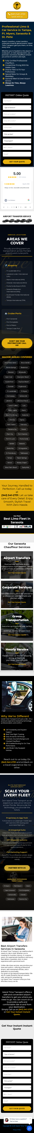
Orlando (23, 894)
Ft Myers (6, 886)
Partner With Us (17, 868)
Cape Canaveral (10, 890)
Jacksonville (12, 894)
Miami (28, 886)
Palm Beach (18, 886)
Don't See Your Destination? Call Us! (17, 343)
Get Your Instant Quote (17, 573)
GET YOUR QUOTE (17, 162)
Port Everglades (24, 890)
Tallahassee (10, 899)
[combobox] (5, 147)
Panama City (23, 899)
